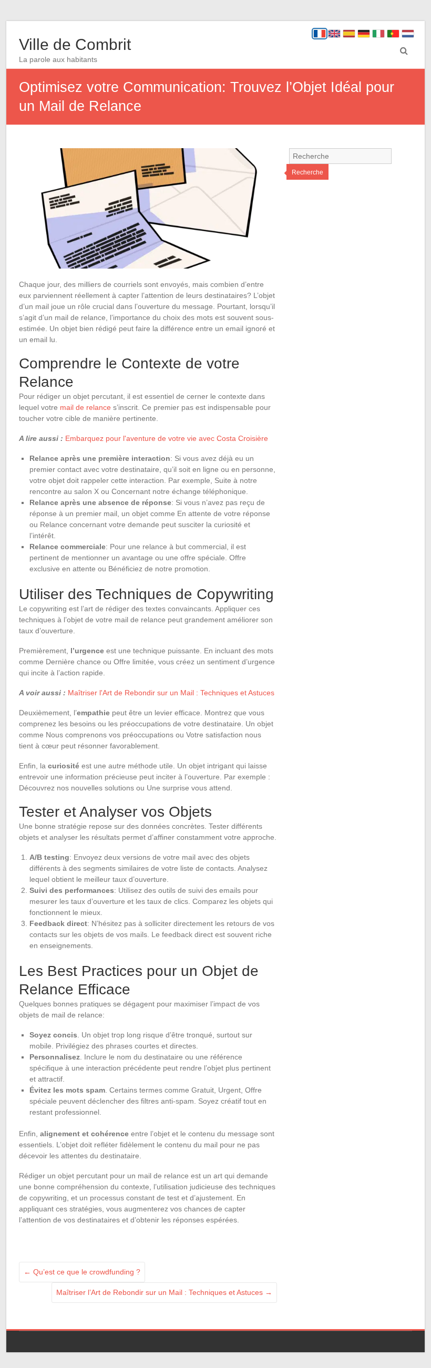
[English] (334, 33)
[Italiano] (378, 33)
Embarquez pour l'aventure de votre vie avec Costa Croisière (166, 438)
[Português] (393, 33)
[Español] (349, 33)
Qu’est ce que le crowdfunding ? (82, 1272)
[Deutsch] (363, 33)
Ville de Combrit (75, 44)
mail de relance (85, 407)
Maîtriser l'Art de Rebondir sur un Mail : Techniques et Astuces (171, 692)
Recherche (307, 172)
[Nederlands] (408, 33)
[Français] (319, 33)
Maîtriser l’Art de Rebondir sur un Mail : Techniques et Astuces (164, 1292)
